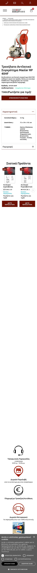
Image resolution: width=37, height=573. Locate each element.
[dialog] (18, 553)
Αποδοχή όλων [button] (9, 564)
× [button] (34, 536)
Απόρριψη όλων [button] (27, 564)
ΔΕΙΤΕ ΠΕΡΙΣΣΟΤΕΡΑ (10, 203)
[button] (18, 569)
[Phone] (7, 3)
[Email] (15, 3)
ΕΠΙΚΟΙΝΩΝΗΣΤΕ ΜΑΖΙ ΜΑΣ (18, 98)
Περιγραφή (8, 147)
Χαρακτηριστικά (10, 112)
